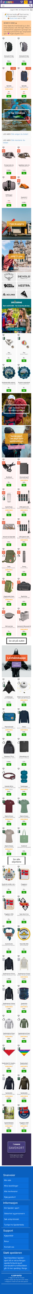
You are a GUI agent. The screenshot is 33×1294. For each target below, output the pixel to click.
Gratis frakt (13, 18)
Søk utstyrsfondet (11, 1219)
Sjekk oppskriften (16, 447)
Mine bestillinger (11, 1185)
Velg (24, 734)
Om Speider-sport (11, 1208)
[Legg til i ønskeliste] (3, 38)
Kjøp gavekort (10, 1197)
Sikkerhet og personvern (14, 1213)
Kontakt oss (9, 1247)
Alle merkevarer (11, 1191)
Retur (6, 1241)
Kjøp (9, 64)
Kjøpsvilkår (8, 1235)
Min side (7, 1180)
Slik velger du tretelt (19, 134)
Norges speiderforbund (14, 1261)
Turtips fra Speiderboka (14, 1224)
